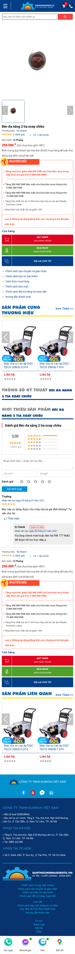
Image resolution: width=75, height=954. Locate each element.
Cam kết (37, 901)
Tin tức (39, 920)
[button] (70, 110)
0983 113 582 (16, 842)
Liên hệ (39, 928)
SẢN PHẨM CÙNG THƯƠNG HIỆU (21, 310)
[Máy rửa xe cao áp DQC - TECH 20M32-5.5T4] (20, 343)
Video (39, 931)
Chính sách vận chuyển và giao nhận (26, 271)
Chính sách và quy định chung (37, 885)
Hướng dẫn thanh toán (18, 296)
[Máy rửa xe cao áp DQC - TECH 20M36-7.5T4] (55, 343)
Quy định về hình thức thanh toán (37, 909)
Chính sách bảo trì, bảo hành (21, 276)
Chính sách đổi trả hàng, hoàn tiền (37, 896)
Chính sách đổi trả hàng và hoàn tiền (26, 291)
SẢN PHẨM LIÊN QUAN (27, 694)
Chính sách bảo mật (16, 286)
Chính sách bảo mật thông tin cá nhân (37, 905)
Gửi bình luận (14, 489)
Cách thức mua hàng (17, 281)
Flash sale (38, 924)
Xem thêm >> (64, 308)
